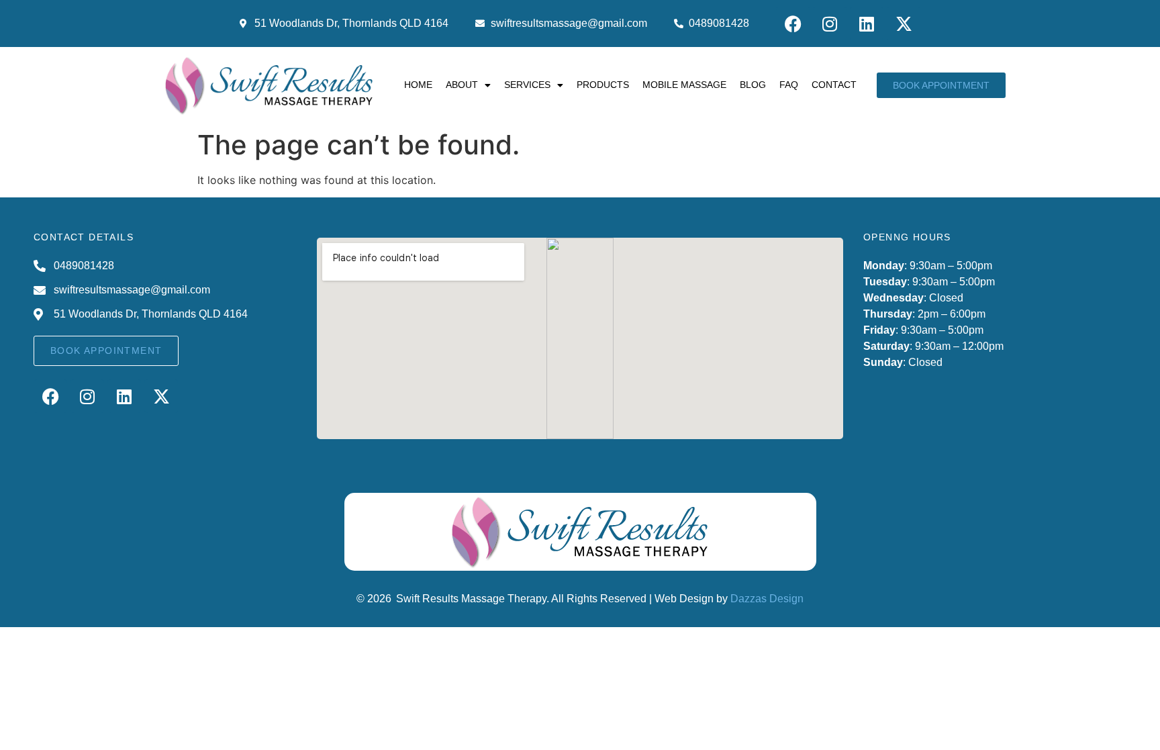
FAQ (788, 84)
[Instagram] (830, 23)
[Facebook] (793, 23)
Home (418, 84)
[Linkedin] (866, 23)
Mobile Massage (684, 84)
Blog (753, 84)
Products (603, 84)
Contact (834, 84)
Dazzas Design (767, 598)
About (462, 84)
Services (527, 84)
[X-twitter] (903, 23)
